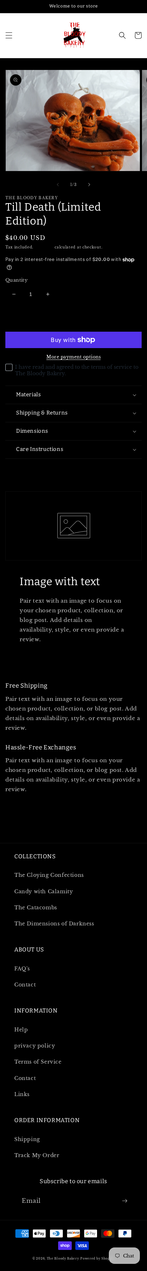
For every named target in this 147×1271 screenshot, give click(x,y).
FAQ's (22, 968)
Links (22, 1094)
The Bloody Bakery (63, 1258)
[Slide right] (89, 184)
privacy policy (34, 1046)
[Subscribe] (124, 1200)
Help (21, 1029)
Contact (25, 984)
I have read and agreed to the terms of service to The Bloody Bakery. (76, 370)
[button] (9, 35)
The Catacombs (35, 907)
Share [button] (22, 468)
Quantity (16, 280)
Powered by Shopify (97, 1258)
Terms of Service (38, 1062)
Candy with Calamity (43, 891)
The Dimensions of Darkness (54, 923)
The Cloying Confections (49, 875)
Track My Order (36, 1155)
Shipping (44, 247)
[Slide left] (58, 184)
